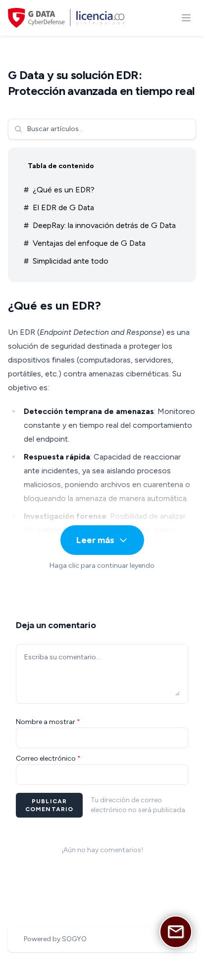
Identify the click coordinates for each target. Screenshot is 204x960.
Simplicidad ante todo (70, 261)
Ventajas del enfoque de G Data (89, 243)
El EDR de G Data (63, 207)
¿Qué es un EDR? (64, 189)
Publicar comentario (49, 805)
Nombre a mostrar (48, 722)
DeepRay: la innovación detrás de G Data (104, 225)
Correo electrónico (48, 758)
